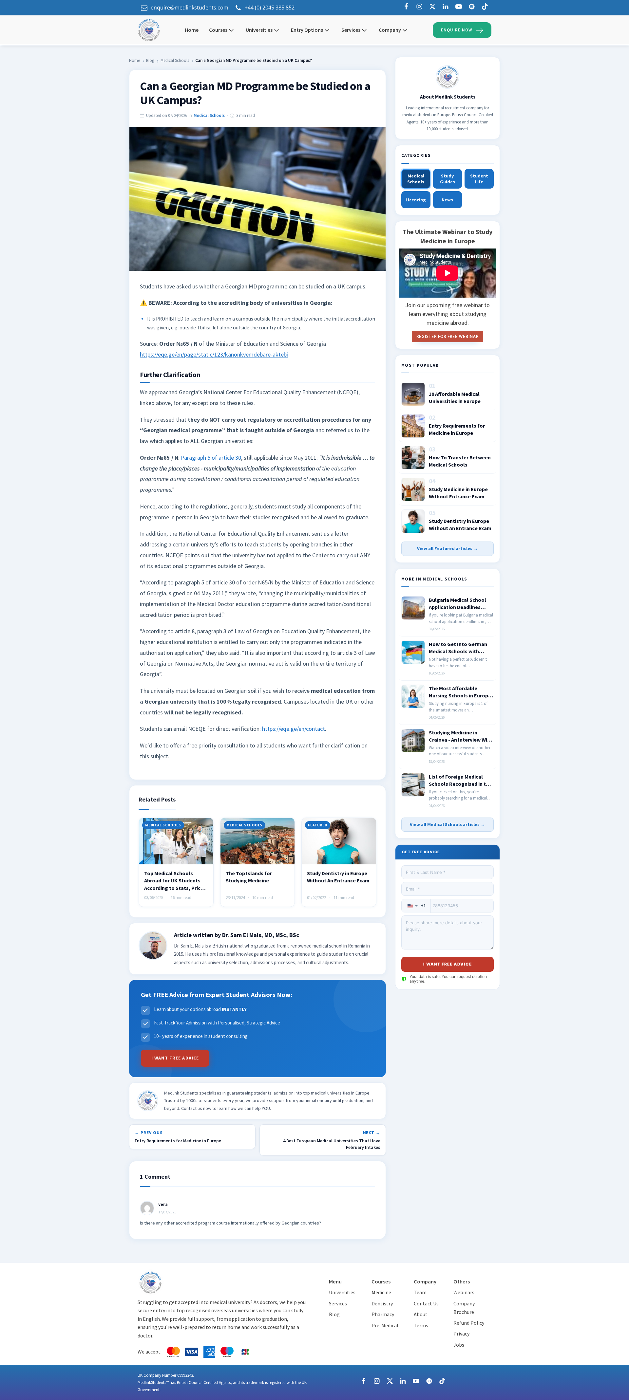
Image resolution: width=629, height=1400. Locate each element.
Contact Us (426, 1303)
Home (134, 60)
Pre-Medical (385, 1325)
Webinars (463, 1292)
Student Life (479, 179)
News (447, 200)
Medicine (381, 1292)
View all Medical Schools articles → (447, 824)
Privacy (461, 1333)
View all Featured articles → (447, 548)
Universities (259, 30)
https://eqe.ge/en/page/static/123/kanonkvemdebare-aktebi (214, 354)
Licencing (416, 200)
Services (338, 1303)
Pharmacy (383, 1314)
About (421, 1314)
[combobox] (416, 906)
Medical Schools (175, 60)
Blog (150, 60)
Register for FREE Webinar (447, 336)
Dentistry (382, 1303)
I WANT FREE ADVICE (175, 1058)
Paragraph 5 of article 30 (211, 457)
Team (420, 1292)
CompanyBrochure (464, 1307)
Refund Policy (468, 1322)
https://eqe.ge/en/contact (293, 728)
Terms (421, 1325)
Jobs (458, 1344)
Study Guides (447, 179)
